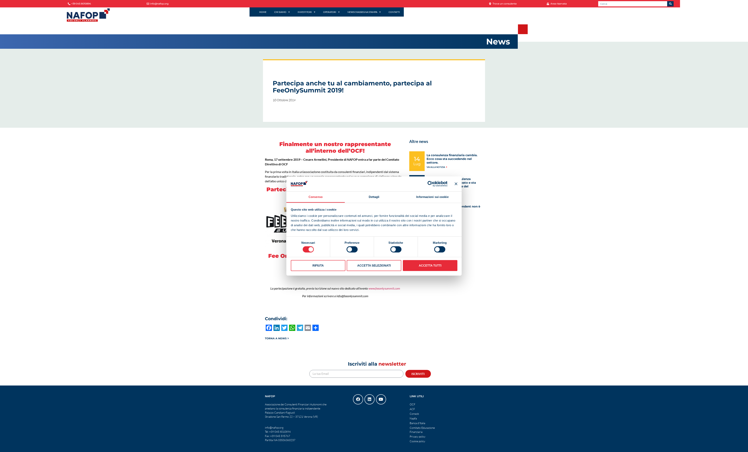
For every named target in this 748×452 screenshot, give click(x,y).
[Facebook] (358, 399)
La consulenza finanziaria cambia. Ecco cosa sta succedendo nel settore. (452, 158)
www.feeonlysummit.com (384, 288)
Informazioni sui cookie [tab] (432, 197)
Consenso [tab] (316, 197)
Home (262, 12)
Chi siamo (280, 12)
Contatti (394, 12)
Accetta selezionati (374, 265)
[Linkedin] (369, 399)
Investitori (305, 12)
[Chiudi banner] (456, 184)
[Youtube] (381, 399)
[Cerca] (670, 3)
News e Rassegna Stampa (362, 12)
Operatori (329, 12)
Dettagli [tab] (374, 197)
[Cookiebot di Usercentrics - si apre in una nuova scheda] (430, 184)
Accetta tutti (430, 265)
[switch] (352, 249)
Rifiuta (318, 265)
